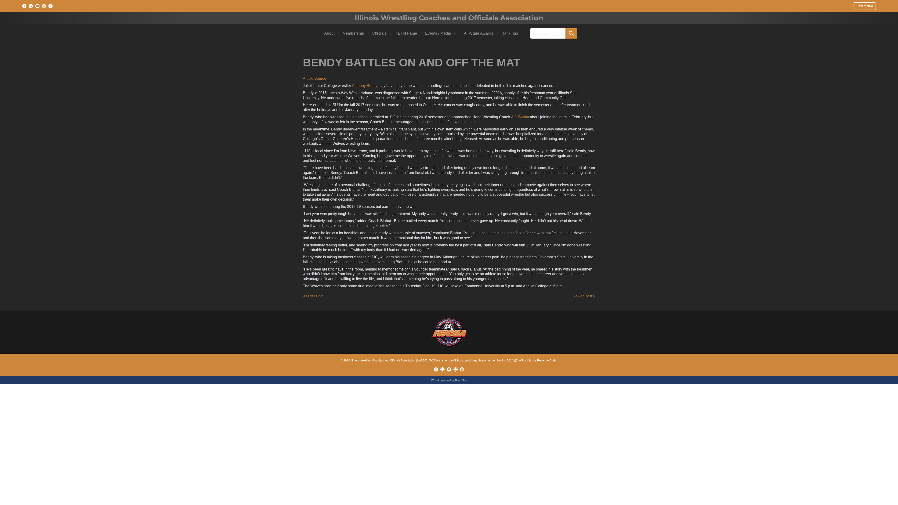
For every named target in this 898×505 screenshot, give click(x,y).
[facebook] (24, 6)
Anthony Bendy (364, 86)
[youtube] (37, 6)
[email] (50, 6)
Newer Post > (584, 296)
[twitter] (31, 6)
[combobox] (547, 33)
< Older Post (313, 296)
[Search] (571, 33)
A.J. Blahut (520, 117)
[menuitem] (330, 33)
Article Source (314, 78)
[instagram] (44, 6)
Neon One (461, 380)
